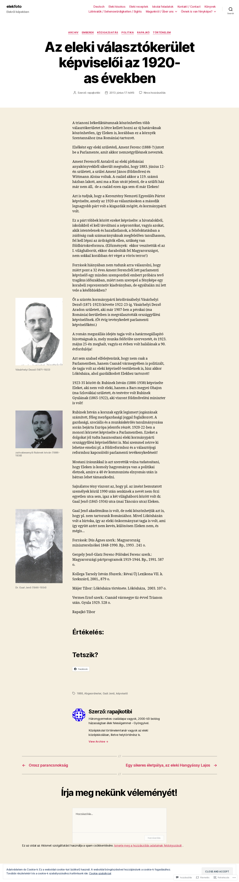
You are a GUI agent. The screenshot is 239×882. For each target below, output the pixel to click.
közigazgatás (107, 32)
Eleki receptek (138, 6)
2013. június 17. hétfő (121, 92)
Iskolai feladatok (162, 6)
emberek (88, 32)
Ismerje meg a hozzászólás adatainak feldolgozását (148, 845)
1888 (80, 693)
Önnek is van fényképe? (196, 11)
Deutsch (99, 6)
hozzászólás (154, 837)
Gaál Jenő (109, 693)
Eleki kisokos (117, 6)
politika (127, 32)
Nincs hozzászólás (155, 92)
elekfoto (14, 6)
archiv (73, 32)
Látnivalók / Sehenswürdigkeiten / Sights (115, 11)
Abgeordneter (92, 693)
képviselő (122, 693)
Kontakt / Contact (189, 6)
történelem (162, 32)
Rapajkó (143, 32)
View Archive (98, 741)
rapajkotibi (93, 92)
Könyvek (210, 6)
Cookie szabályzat (100, 873)
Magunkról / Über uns (160, 11)
